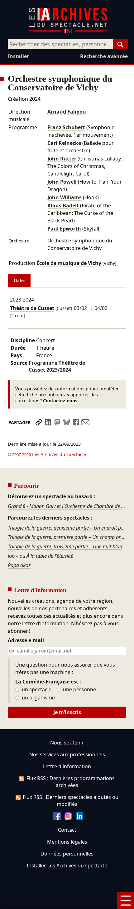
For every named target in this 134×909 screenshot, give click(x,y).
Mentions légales (67, 841)
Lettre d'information (67, 766)
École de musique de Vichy (68, 263)
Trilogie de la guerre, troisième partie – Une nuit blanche (67, 546)
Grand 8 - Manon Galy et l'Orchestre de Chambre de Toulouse (67, 506)
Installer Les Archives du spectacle (67, 865)
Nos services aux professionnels (67, 754)
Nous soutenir (67, 742)
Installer (18, 56)
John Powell (62, 181)
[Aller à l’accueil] (68, 31)
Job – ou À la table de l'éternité (40, 555)
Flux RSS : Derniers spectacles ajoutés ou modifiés (70, 800)
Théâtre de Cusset (32, 308)
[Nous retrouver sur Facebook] (57, 818)
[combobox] (60, 44)
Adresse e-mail (26, 640)
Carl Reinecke (64, 143)
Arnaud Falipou (66, 111)
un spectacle (36, 690)
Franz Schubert (66, 127)
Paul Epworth (64, 228)
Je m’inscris (67, 712)
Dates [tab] (19, 280)
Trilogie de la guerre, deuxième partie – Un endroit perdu (67, 527)
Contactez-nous (60, 401)
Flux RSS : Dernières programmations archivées (70, 782)
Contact (67, 829)
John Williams (64, 197)
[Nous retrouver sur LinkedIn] (79, 818)
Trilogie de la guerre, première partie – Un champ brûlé (67, 537)
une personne (79, 690)
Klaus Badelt (63, 205)
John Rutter (61, 158)
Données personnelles (67, 853)
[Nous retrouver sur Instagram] (68, 818)
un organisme (38, 698)
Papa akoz (19, 565)
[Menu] (125, 900)
